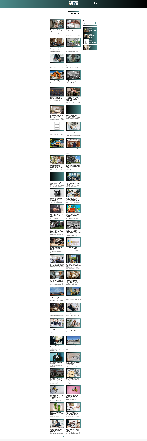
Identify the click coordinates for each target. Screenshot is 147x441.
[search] (94, 3)
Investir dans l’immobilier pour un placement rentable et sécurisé (73, 183)
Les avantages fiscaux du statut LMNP (56, 363)
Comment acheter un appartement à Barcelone (56, 98)
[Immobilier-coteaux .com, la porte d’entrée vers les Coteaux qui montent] (86, 36)
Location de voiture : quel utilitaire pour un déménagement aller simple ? (57, 150)
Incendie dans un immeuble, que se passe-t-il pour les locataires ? (73, 65)
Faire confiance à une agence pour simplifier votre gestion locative (57, 65)
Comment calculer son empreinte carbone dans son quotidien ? (57, 413)
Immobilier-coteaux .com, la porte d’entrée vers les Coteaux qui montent (92, 36)
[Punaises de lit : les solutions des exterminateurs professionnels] (73, 357)
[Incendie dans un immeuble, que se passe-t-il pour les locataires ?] (73, 58)
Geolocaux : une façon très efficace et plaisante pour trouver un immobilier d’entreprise (72, 330)
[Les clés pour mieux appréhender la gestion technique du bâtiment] (73, 75)
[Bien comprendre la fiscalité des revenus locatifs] (73, 307)
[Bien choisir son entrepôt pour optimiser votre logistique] (57, 177)
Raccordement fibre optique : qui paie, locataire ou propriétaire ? (57, 116)
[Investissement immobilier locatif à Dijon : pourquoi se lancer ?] (73, 373)
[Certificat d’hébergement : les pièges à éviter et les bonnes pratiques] (57, 340)
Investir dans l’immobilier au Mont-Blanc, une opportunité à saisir (73, 265)
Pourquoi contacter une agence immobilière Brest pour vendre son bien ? (72, 413)
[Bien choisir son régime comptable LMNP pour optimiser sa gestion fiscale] (73, 193)
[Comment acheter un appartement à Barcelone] (57, 92)
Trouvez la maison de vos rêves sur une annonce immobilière (72, 396)
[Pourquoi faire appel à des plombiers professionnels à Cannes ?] (73, 143)
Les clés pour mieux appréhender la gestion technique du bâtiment (71, 82)
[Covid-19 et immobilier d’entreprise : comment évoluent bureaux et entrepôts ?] (73, 225)
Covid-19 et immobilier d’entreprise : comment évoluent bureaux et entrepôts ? (73, 232)
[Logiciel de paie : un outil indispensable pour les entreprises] (57, 424)
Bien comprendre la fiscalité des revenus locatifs (73, 313)
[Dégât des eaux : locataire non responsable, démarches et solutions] (57, 275)
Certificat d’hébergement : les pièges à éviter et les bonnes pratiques (57, 347)
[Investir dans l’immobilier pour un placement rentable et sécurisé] (73, 177)
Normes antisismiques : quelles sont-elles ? (55, 313)
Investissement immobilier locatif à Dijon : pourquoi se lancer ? (72, 379)
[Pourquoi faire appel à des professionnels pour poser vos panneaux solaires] (57, 291)
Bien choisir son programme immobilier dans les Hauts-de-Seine (73, 166)
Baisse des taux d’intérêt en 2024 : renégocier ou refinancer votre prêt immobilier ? (56, 397)
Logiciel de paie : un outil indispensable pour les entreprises (56, 430)
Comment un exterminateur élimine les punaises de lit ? (73, 248)
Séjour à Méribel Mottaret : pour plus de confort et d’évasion (56, 82)
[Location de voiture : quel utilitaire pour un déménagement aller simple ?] (57, 143)
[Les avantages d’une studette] (86, 47)
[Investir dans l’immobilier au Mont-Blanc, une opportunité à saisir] (73, 259)
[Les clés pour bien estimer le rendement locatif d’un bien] (73, 291)
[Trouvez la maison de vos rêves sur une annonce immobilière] (73, 390)
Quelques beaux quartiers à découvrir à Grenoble (72, 116)
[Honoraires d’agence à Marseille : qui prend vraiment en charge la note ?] (57, 160)
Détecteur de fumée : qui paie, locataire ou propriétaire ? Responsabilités (73, 49)
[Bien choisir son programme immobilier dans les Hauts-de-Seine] (73, 160)
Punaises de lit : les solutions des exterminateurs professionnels (73, 363)
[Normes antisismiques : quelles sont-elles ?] (57, 307)
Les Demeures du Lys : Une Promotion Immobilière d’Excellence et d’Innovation (56, 379)
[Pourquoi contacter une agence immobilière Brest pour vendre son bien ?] (73, 407)
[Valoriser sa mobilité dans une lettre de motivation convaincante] (57, 193)
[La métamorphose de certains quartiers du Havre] (73, 340)
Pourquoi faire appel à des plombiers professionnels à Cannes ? (72, 150)
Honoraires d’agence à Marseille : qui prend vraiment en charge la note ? (57, 166)
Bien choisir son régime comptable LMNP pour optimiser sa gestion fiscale (72, 199)
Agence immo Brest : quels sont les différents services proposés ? (72, 430)
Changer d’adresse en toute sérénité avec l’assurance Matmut (72, 215)
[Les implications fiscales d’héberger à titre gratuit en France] (57, 42)
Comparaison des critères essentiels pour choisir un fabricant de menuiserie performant (72, 99)
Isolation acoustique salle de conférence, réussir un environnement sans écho (73, 281)
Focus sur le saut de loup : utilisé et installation (56, 132)
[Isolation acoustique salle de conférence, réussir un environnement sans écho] (73, 275)
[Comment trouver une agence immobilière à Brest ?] (57, 323)
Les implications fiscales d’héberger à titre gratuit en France (56, 49)
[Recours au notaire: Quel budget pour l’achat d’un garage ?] (57, 242)
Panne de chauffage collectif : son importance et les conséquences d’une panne (73, 133)
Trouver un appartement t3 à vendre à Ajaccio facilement (57, 264)
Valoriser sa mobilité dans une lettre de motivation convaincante (56, 199)
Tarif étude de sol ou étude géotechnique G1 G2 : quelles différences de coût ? (92, 30)
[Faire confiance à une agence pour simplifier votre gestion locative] (57, 58)
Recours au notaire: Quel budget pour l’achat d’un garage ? (56, 248)
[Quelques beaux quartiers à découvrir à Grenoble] (73, 110)
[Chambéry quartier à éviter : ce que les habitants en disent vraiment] (57, 24)
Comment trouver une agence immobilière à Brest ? (57, 329)
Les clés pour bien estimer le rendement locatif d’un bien (73, 297)
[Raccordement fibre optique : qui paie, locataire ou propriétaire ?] (57, 110)
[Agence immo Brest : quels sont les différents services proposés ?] (73, 424)
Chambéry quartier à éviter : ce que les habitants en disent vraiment (57, 31)
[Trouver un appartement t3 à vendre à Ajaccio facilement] (57, 259)
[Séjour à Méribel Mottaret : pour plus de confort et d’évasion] (57, 75)
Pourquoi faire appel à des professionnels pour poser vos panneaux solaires (57, 298)
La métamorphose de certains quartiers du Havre (73, 346)
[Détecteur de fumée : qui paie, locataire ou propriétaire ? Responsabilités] (73, 42)
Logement (91, 34)
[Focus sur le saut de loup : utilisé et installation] (57, 126)
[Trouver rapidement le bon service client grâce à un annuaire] (57, 209)
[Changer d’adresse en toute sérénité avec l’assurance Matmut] (73, 209)
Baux (90, 46)
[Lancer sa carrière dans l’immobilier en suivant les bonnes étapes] (57, 225)
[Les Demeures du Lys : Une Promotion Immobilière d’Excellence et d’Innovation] (57, 373)
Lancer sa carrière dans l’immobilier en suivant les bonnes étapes (56, 231)
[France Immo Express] (73, 3)
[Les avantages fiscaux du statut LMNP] (57, 357)
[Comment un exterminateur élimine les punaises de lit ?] (73, 242)
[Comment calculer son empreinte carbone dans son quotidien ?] (57, 407)
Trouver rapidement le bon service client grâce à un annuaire (56, 215)
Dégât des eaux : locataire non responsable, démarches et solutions (57, 281)
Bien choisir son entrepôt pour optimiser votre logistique (56, 183)
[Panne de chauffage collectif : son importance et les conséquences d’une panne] (73, 126)
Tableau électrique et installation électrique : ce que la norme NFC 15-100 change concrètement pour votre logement (72, 32)
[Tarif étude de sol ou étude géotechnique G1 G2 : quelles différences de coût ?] (86, 30)
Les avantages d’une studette (92, 48)
